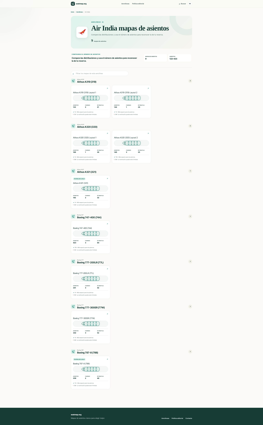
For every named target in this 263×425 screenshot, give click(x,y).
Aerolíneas (125, 4)
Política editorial (138, 4)
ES (190, 3)
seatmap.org (76, 415)
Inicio (72, 12)
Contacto (189, 418)
